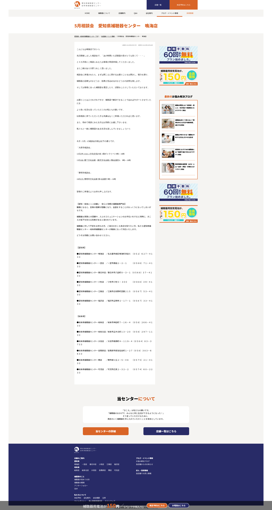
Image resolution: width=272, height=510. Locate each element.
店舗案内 (122, 13)
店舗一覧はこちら (166, 431)
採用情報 (190, 13)
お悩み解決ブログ (143, 461)
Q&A (135, 13)
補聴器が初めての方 (82, 479)
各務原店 (102, 470)
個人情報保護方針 (95, 501)
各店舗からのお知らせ (144, 464)
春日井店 (93, 464)
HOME (87, 13)
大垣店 (93, 470)
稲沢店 (116, 464)
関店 (110, 470)
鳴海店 (76, 464)
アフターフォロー (81, 485)
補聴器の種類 (79, 482)
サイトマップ (110, 501)
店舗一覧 (158, 5)
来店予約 (77, 497)
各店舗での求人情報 (143, 473)
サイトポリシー (80, 501)
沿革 (104, 497)
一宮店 (84, 464)
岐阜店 (76, 470)
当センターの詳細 (106, 431)
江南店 (109, 464)
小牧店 (101, 464)
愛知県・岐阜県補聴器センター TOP (86, 36)
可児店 (116, 470)
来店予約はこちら (183, 5)
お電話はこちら (179, 505)
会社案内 (149, 13)
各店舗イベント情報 (108, 36)
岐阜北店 (85, 470)
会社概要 (96, 497)
